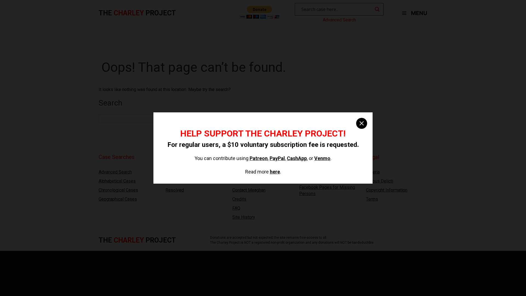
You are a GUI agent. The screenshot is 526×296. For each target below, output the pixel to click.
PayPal (277, 158)
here (275, 172)
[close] (361, 123)
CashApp (297, 158)
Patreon (259, 158)
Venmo (322, 158)
